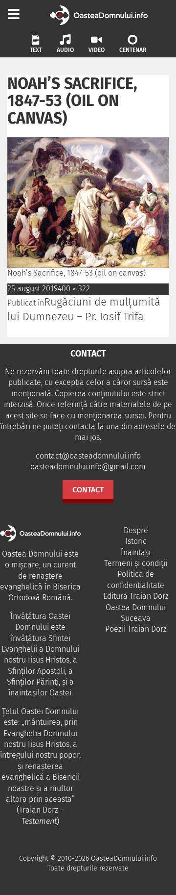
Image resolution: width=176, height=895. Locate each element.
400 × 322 (74, 288)
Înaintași (136, 552)
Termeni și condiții (135, 563)
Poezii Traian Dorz (136, 629)
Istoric (136, 541)
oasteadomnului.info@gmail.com (88, 466)
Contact (88, 489)
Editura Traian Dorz (136, 596)
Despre (136, 530)
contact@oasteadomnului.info (88, 455)
